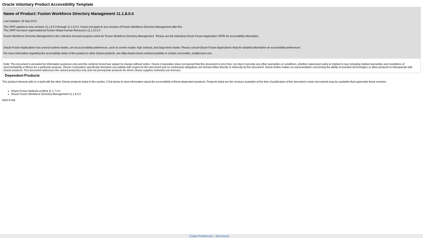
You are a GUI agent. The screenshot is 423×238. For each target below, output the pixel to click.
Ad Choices (222, 236)
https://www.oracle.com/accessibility (142, 53)
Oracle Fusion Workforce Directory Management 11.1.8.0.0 (46, 94)
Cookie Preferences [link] (201, 236)
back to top (8, 100)
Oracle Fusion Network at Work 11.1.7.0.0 (35, 91)
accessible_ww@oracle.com (195, 53)
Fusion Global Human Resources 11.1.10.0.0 (73, 30)
